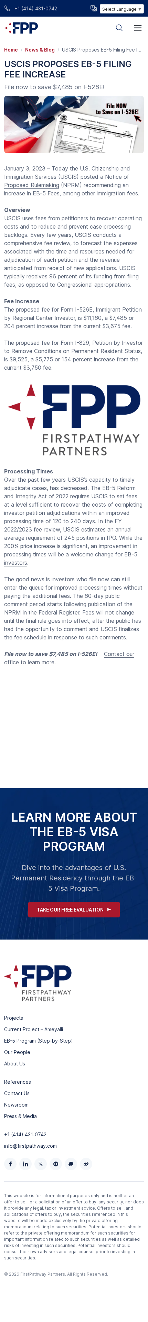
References (17, 1082)
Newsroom (16, 1105)
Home (11, 50)
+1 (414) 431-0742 (35, 8)
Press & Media (20, 1116)
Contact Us (17, 1093)
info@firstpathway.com (30, 1146)
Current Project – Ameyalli (33, 1029)
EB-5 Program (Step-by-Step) (38, 1041)
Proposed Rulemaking (31, 185)
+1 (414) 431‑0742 (25, 1134)
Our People (17, 1052)
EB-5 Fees (46, 193)
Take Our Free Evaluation (70, 910)
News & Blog (40, 50)
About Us (14, 1063)
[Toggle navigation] (138, 28)
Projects (13, 1018)
